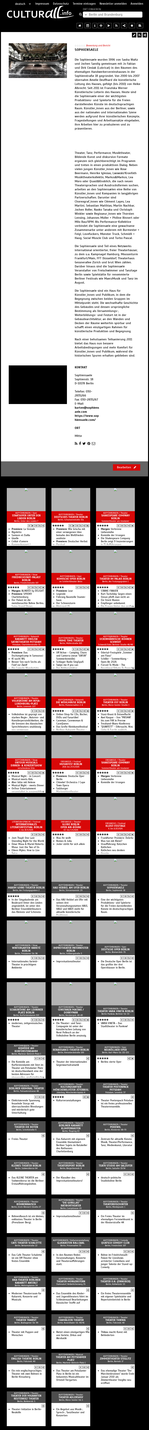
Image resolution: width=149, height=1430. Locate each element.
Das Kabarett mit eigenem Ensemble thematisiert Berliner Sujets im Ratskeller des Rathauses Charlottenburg (71, 1145)
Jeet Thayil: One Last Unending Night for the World (28, 839)
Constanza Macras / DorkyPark (71, 1011)
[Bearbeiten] (134, 35)
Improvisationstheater (68, 961)
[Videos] (32, 525)
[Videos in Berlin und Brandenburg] (109, 25)
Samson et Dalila (21, 535)
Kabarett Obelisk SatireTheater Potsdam (26, 640)
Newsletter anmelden (113, 3)
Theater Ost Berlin (115, 702)
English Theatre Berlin (26, 1358)
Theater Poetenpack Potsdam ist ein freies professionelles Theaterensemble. (117, 1103)
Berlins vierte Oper (111, 1061)
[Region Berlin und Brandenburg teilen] (124, 25)
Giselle (15, 538)
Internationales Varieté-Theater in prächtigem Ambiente (25, 964)
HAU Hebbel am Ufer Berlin (71, 887)
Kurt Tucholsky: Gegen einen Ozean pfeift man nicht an (116, 595)
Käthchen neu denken (113, 850)
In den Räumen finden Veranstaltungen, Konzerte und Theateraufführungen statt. (71, 1259)
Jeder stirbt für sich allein (70, 844)
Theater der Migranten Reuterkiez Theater (26, 1397)
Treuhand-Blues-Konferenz (115, 723)
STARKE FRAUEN (109, 590)
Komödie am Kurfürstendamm (26, 1050)
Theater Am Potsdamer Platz (71, 1358)
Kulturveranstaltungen (68, 1100)
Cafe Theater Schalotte (26, 1242)
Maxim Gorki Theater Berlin (26, 887)
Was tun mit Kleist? (111, 841)
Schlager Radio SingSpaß (70, 661)
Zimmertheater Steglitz (115, 1358)
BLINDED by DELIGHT (28, 590)
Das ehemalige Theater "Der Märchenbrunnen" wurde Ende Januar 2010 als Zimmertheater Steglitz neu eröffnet (117, 1377)
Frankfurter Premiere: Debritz (117, 838)
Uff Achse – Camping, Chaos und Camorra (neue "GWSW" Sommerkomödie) (71, 655)
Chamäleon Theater (71, 1320)
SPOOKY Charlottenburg (22, 595)
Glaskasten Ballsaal (71, 1242)
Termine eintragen (84, 3)
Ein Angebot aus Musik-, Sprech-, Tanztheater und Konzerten (70, 1412)
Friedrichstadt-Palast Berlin (26, 579)
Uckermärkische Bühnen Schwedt (116, 640)
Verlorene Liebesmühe (111, 531)
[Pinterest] (88, 443)
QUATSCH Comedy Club (115, 1242)
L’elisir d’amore (20, 541)
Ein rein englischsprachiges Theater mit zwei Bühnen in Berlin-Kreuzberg (27, 1373)
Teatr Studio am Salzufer (115, 1165)
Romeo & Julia (64, 841)
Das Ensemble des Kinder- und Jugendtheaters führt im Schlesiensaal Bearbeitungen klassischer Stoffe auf (72, 1298)
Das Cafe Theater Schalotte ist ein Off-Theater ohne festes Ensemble (27, 1258)
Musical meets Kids (22, 779)
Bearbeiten (124, 467)
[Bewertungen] (132, 525)
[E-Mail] (93, 443)
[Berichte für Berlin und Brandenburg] (140, 25)
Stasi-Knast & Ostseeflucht (116, 714)
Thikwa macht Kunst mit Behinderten (114, 1334)
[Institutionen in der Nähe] (36, 525)
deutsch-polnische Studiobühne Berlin (111, 1179)
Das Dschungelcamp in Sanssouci (27, 654)
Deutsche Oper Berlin (115, 949)
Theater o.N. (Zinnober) (115, 1281)
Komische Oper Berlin (71, 578)
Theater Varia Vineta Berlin (115, 1011)
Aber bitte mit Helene (23, 782)
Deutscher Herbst (71, 541)
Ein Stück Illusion (110, 600)
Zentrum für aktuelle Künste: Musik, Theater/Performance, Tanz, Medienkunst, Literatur (117, 1142)
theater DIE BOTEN (26, 1127)
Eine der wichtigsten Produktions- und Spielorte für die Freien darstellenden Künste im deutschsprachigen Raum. (117, 906)
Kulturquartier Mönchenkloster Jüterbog (70, 1088)
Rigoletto (17, 532)
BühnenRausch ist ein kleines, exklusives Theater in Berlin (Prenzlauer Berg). (28, 1219)
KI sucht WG (18, 658)
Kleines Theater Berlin (26, 1165)
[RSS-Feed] (139, 35)
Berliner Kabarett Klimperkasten (71, 1127)
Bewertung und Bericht (98, 45)
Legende (61, 594)
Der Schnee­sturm (65, 603)
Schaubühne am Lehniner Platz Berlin (26, 1011)
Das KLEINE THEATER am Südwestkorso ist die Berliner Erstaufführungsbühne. (28, 1180)
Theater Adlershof (71, 1397)
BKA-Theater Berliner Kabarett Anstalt (26, 1281)
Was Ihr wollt (63, 838)
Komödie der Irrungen (113, 535)
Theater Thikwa (115, 1320)
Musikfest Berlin (71, 764)
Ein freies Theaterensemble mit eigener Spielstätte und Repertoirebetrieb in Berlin (116, 1296)
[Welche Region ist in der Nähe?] (101, 25)
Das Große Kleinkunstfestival (72, 726)
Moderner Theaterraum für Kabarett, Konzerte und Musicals (26, 1296)
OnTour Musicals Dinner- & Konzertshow (26, 764)
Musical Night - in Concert (26, 776)
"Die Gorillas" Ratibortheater (71, 1204)
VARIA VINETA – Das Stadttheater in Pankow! (114, 1025)
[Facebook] (80, 443)
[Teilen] (145, 35)
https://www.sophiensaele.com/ (87, 418)
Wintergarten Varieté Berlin (26, 949)
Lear (64, 590)
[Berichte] (87, 525)
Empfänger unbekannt (113, 603)
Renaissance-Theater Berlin (71, 1049)
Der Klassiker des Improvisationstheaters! (69, 1179)
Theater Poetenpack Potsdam (115, 1088)
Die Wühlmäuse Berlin (71, 702)
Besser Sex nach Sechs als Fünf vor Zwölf (26, 663)
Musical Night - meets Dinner (28, 785)
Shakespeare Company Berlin (115, 517)
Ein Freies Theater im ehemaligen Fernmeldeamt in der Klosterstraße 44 (117, 1219)
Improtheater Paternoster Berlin (70, 949)
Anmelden (137, 3)
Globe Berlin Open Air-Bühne (71, 826)
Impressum (42, 3)
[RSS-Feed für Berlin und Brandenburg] (116, 25)
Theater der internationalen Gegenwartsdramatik (71, 1063)
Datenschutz (61, 3)
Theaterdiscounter (115, 1204)
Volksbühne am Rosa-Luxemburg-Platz (26, 702)
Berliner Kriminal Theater (26, 1088)
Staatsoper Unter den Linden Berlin (26, 517)
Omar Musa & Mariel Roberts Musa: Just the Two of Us (28, 846)
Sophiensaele (115, 887)
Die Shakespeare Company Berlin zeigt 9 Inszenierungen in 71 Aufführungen (117, 541)
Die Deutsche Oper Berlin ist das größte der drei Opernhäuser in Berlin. (116, 964)
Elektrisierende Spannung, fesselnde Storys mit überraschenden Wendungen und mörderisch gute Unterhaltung (27, 1106)
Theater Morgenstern (71, 1281)
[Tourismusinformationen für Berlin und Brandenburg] (95, 25)
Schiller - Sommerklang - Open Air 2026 (114, 660)
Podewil (115, 1127)
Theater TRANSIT (26, 1320)
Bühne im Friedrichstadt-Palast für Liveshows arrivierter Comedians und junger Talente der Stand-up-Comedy (117, 1261)
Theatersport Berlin (70, 1165)
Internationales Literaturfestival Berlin (26, 826)
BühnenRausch (26, 1204)
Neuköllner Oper (115, 1049)
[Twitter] (84, 443)
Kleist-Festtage (115, 825)
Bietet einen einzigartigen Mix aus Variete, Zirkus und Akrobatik (72, 1335)
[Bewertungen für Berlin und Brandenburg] (132, 25)
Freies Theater (20, 1139)
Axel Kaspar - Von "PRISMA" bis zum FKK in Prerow (116, 719)
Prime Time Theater (70, 640)
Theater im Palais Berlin (116, 578)
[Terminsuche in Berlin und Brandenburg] (88, 25)
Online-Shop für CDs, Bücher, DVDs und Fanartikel (72, 716)
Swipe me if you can (67, 665)
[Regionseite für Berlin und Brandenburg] (80, 25)
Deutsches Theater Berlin (71, 517)
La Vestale (23, 529)
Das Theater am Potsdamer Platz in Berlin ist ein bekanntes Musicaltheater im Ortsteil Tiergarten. (72, 1375)
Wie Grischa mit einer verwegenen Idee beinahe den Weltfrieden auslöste (70, 534)
